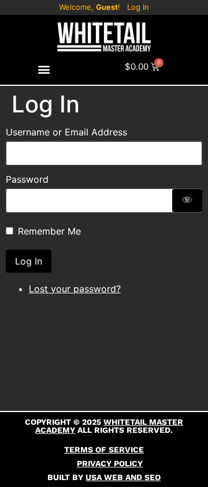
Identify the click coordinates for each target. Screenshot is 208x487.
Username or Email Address (66, 132)
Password (27, 179)
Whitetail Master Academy (109, 426)
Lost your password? (75, 289)
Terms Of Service (104, 449)
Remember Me (49, 231)
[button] (44, 69)
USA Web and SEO (123, 477)
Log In (138, 7)
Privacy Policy (110, 463)
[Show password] (187, 200)
